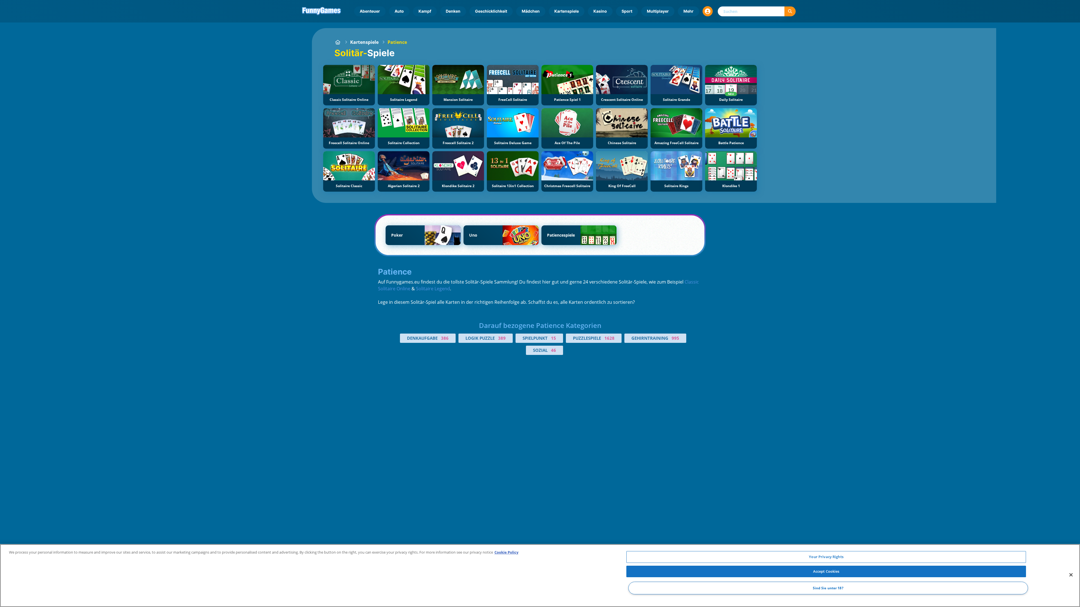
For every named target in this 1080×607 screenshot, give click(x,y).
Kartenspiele (566, 11)
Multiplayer (658, 11)
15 (553, 338)
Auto (399, 11)
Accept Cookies (826, 571)
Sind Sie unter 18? (828, 588)
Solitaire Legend (433, 289)
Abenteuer (370, 11)
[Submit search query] (790, 11)
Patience (397, 42)
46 (553, 350)
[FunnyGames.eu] (337, 42)
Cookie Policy (506, 552)
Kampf (424, 11)
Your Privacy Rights (826, 556)
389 (502, 338)
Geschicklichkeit (491, 11)
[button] (708, 11)
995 (675, 338)
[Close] (1071, 575)
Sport (627, 11)
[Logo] (321, 11)
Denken (453, 11)
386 (445, 338)
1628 (609, 338)
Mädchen (531, 11)
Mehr (688, 11)
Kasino (600, 11)
